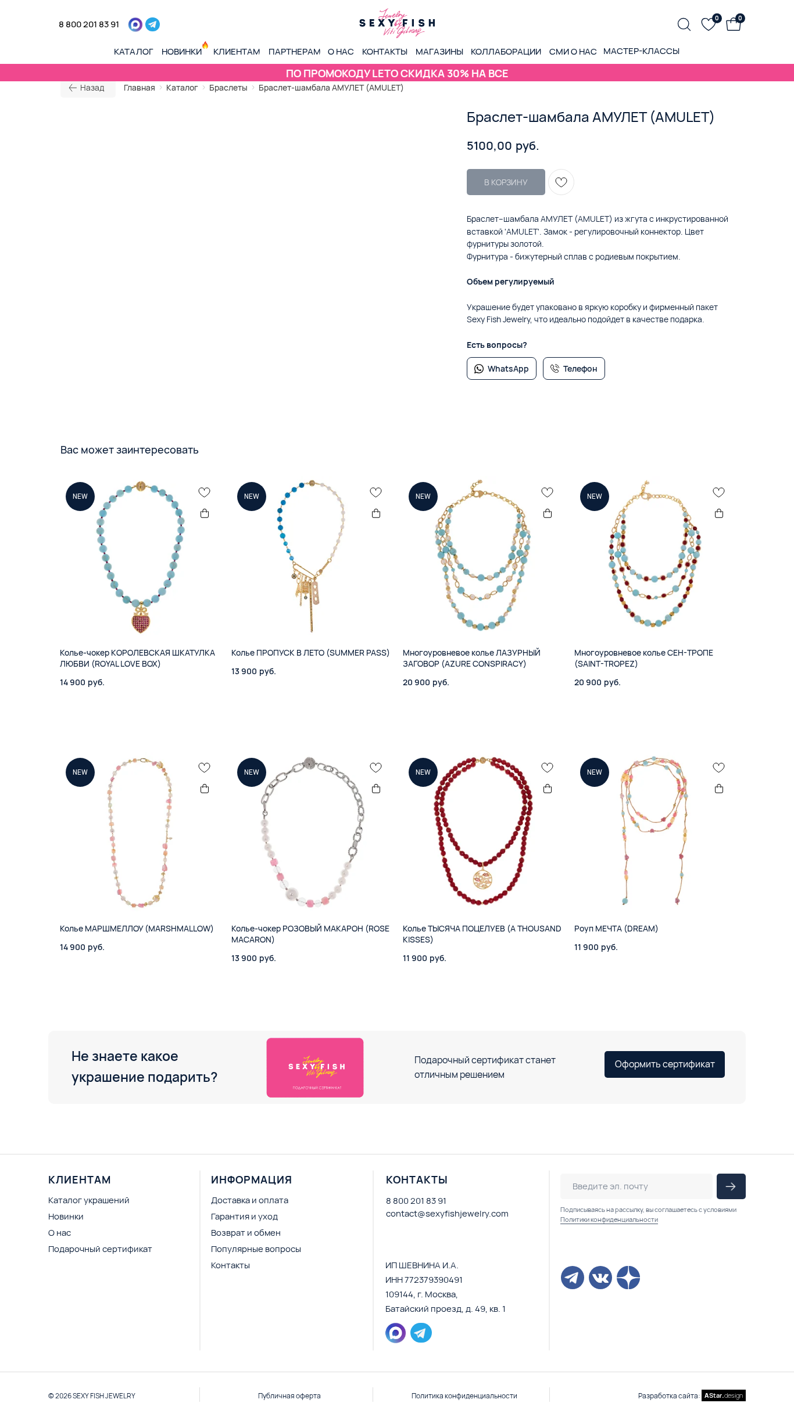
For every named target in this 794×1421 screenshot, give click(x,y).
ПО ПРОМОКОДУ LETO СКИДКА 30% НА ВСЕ (397, 73)
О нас (59, 1232)
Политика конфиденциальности (464, 1396)
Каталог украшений (89, 1200)
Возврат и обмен (246, 1232)
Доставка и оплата (249, 1200)
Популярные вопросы (256, 1249)
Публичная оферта (289, 1396)
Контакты (230, 1265)
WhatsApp (508, 368)
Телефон (580, 368)
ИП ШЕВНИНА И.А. (422, 1265)
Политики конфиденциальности (609, 1219)
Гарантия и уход (244, 1216)
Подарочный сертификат (100, 1249)
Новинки (66, 1216)
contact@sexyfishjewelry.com (447, 1213)
